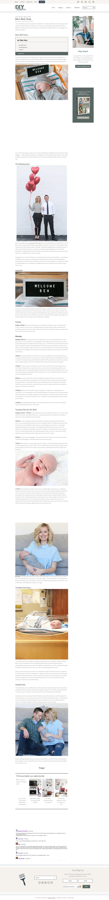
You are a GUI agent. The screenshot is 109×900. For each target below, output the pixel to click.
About (16, 1)
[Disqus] (41, 844)
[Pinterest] (82, 2)
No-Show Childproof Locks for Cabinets (48, 800)
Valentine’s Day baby (35, 243)
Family (29, 16)
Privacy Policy (52, 897)
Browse (42, 1)
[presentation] (22, 788)
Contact (22, 1)
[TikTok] (93, 2)
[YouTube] (89, 2)
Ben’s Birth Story (22, 45)
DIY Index (21, 16)
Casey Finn (19, 21)
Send (86, 886)
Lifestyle (25, 16)
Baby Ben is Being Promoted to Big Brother (35, 800)
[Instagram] (86, 2)
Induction (21, 49)
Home (16, 16)
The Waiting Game (23, 47)
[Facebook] (78, 2)
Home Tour (29, 1)
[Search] (54, 877)
